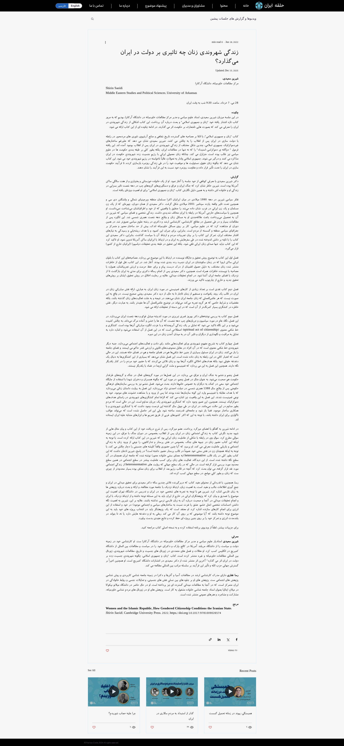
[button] (92, 18)
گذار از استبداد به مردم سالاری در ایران (175, 716)
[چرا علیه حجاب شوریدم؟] (114, 691)
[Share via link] (210, 639)
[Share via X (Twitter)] (228, 639)
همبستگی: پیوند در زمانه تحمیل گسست (230, 713)
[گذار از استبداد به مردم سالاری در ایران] (172, 691)
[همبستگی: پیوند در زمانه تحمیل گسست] (230, 691)
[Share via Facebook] (236, 639)
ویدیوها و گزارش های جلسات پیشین (233, 18)
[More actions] (108, 42)
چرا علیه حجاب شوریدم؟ (121, 713)
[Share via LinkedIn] (219, 639)
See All (91, 671)
